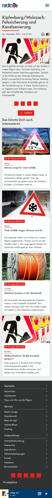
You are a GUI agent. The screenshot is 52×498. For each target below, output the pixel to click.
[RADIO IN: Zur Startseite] (22, 5)
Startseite (9, 386)
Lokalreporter (10, 395)
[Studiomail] (13, 475)
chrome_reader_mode (48, 34)
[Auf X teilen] (23, 103)
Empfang (8, 429)
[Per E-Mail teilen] (35, 103)
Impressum (9, 462)
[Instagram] (26, 475)
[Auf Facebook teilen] (16, 103)
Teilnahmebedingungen (14, 453)
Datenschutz (9, 445)
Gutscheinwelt (10, 416)
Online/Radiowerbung (14, 440)
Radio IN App (10, 420)
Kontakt (7, 458)
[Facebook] (19, 475)
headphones (43, 34)
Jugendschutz (10, 449)
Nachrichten (9, 391)
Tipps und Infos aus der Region (18, 400)
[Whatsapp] (32, 475)
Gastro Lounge (10, 411)
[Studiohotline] (39, 475)
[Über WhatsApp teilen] (29, 103)
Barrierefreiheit (10, 466)
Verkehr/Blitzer (10, 424)
